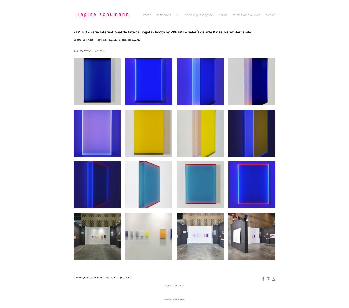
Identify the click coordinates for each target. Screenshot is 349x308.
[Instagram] (268, 279)
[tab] (82, 51)
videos (222, 15)
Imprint (168, 285)
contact (270, 15)
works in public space (198, 15)
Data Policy (179, 285)
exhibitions (164, 15)
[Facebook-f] (263, 279)
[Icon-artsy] (273, 279)
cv (177, 15)
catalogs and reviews (246, 15)
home (147, 15)
